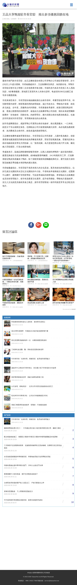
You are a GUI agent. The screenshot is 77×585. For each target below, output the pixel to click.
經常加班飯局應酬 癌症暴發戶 (63, 303)
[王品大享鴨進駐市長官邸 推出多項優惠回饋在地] (31, 225)
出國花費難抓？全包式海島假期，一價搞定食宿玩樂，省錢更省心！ (12, 282)
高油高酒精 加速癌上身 (35, 303)
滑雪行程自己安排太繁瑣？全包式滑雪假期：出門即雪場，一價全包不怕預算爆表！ (63, 258)
